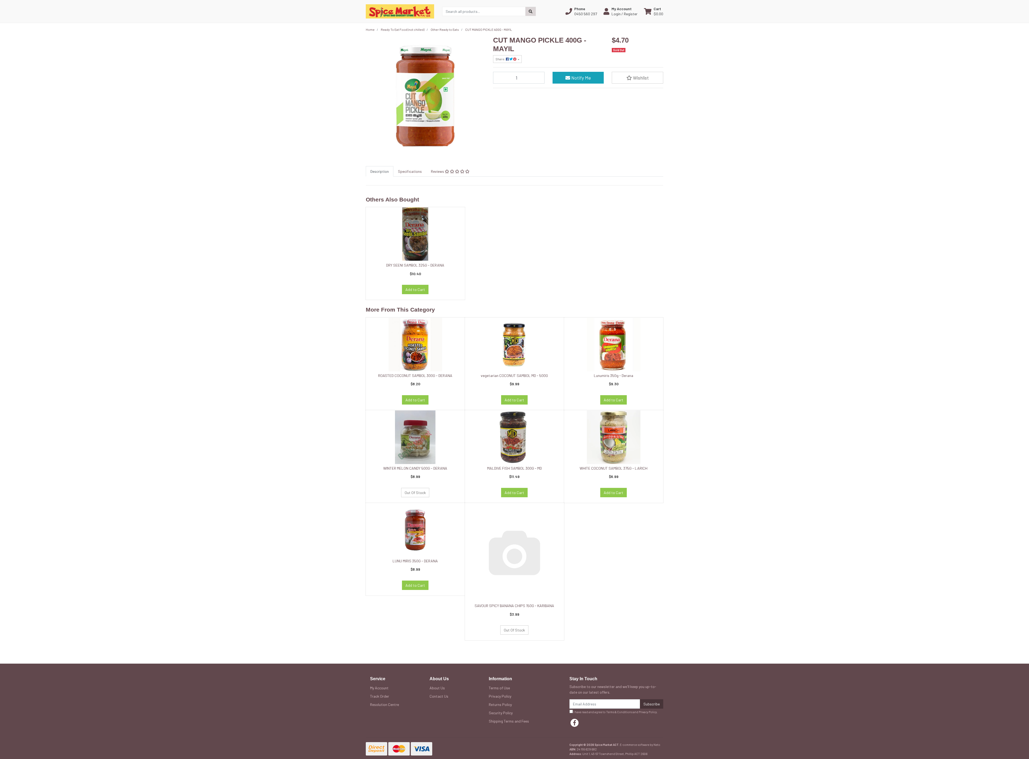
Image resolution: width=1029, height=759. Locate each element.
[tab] (379, 171)
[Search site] (530, 11)
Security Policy (501, 713)
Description (379, 171)
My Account (379, 688)
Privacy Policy (500, 696)
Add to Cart (415, 289)
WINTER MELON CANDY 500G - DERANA (415, 468)
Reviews (438, 171)
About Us (437, 688)
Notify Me (580, 78)
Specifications (410, 171)
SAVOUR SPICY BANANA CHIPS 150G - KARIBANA (514, 605)
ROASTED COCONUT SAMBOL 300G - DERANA (415, 375)
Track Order (379, 696)
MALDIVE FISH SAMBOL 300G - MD (514, 468)
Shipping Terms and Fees (509, 721)
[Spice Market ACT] (400, 11)
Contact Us (439, 696)
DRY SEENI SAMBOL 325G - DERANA (415, 265)
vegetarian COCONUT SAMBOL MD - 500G (514, 375)
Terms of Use (499, 688)
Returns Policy (500, 704)
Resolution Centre (384, 704)
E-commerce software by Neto (640, 744)
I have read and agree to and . (615, 712)
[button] (581, 11)
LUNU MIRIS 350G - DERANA (415, 561)
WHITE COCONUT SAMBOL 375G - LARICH (613, 468)
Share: (500, 59)
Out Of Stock (415, 492)
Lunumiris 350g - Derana (613, 375)
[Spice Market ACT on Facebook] (575, 723)
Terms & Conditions (619, 712)
